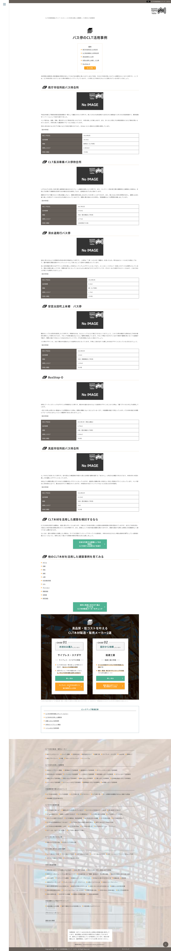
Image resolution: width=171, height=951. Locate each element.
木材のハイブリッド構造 (53, 724)
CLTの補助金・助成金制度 (74, 818)
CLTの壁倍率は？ (83, 814)
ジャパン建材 (66, 754)
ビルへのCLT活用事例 (53, 782)
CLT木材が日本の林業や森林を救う (82, 822)
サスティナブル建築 (62, 878)
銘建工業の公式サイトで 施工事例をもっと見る (110, 685)
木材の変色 (50, 878)
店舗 (44, 566)
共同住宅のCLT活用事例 (54, 774)
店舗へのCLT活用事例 (52, 721)
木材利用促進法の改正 (53, 890)
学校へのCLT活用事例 (70, 778)
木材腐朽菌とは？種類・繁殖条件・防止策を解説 (93, 874)
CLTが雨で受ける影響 (98, 814)
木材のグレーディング (53, 882)
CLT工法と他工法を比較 (53, 837)
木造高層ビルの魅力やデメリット (57, 901)
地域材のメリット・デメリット (80, 878)
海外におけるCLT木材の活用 (104, 822)
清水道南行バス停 (88, 57)
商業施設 (45, 591)
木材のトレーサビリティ (110, 882)
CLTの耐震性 (64, 794)
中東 (61, 758)
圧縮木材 (116, 878)
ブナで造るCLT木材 (68, 854)
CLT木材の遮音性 (52, 794)
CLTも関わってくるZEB (114, 814)
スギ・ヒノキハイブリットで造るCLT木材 (120, 854)
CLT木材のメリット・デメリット (105, 826)
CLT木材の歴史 (74, 826)
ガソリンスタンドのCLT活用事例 (107, 770)
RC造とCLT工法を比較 (69, 842)
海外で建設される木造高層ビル (71, 906)
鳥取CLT (129, 754)
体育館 (45, 595)
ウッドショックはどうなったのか (73, 890)
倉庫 (44, 573)
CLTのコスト (86, 794)
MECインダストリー (53, 754)
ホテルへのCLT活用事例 (123, 774)
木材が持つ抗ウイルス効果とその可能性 (59, 870)
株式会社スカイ (87, 754)
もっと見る (90, 68)
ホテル (45, 562)
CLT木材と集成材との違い (76, 830)
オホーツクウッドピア (72, 758)
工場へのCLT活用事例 (102, 778)
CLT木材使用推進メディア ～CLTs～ (161, 1)
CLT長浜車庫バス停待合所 (91, 53)
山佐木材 (121, 754)
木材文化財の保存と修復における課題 (99, 870)
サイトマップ (125, 949)
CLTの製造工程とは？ (53, 810)
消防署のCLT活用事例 (71, 770)
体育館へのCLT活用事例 (109, 782)
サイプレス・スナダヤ (109, 754)
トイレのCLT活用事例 (52, 728)
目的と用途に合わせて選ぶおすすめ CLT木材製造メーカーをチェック (89, 607)
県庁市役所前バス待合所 (90, 49)
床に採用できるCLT (114, 810)
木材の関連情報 (50, 865)
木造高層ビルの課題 (53, 906)
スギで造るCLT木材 (82, 854)
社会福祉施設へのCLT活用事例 (121, 778)
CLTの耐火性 (96, 794)
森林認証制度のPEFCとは (79, 886)
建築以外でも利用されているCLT (73, 810)
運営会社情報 (50, 921)
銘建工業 (97, 754)
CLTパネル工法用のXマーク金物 (96, 810)
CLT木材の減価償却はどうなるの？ (58, 822)
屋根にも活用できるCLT (67, 814)
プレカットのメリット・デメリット (74, 882)
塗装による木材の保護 (118, 886)
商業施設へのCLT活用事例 (91, 782)
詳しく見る (69, 678)
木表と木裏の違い (91, 890)
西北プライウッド (52, 758)
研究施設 (45, 598)
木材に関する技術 (79, 870)
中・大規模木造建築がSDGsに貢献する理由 (116, 794)
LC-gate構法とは (52, 814)
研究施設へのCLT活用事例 (105, 774)
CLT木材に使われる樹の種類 (55, 849)
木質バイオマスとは (94, 882)
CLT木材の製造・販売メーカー (56, 749)
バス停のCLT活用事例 (87, 774)
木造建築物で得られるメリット (56, 789)
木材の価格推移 (94, 894)
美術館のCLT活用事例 (87, 770)
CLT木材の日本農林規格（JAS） (57, 826)
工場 (44, 577)
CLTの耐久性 (75, 794)
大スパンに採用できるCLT (55, 818)
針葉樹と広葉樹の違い (79, 894)
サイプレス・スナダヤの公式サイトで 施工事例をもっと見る (69, 686)
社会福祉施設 (47, 580)
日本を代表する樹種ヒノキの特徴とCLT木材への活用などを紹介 (90, 544)
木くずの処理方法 (123, 890)
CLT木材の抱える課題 (91, 818)
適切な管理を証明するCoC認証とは (58, 886)
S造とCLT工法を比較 (53, 842)
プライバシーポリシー (53, 913)
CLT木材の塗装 (105, 818)
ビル (44, 584)
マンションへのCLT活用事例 (72, 782)
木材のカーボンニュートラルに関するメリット (61, 874)
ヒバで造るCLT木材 (53, 854)
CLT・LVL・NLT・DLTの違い (56, 830)
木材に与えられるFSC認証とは (99, 886)
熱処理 (124, 878)
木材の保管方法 (51, 894)
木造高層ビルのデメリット (92, 906)
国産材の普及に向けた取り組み (120, 874)
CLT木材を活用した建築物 (54, 717)
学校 (44, 570)
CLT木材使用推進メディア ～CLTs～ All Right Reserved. (74, 949)
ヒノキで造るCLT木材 (98, 854)
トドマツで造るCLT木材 (71, 858)
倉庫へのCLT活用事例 (86, 778)
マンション (46, 587)
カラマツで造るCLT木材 (54, 858)
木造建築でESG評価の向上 (55, 798)
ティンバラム (86, 758)
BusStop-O (86, 64)
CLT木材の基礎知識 (52, 805)
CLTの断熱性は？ (118, 818)
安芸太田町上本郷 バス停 (91, 60)
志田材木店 (76, 754)
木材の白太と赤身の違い (107, 890)
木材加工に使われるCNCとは (102, 878)
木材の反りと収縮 (64, 894)
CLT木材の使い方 (87, 826)
